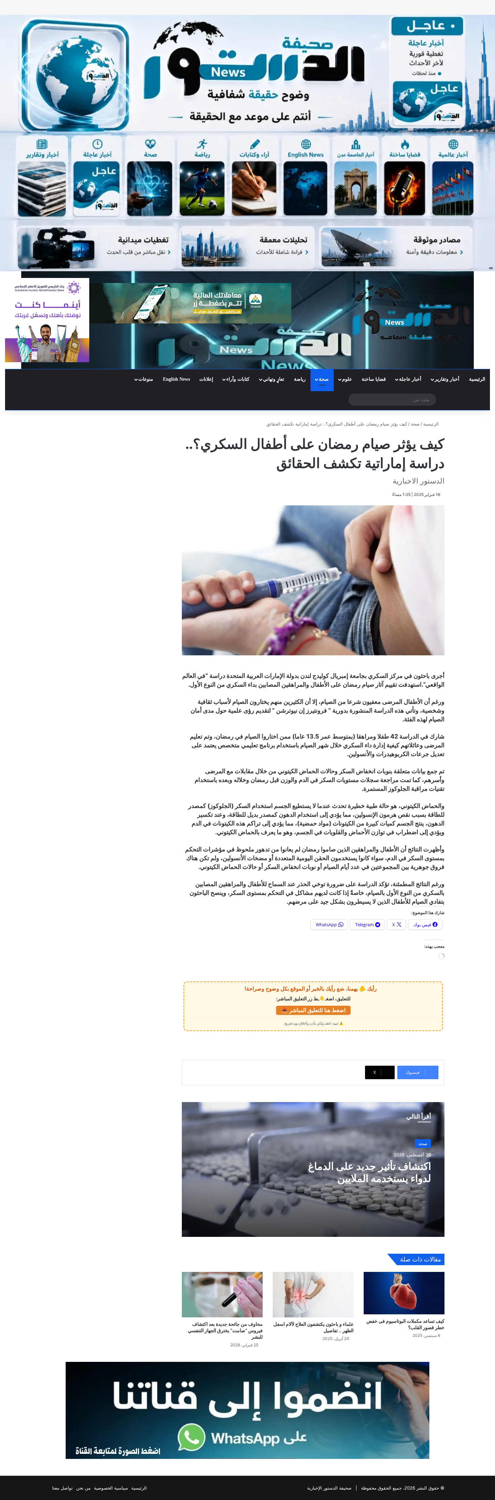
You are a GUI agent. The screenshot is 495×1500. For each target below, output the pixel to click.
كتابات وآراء (238, 379)
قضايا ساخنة (374, 379)
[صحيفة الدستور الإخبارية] (412, 313)
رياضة (300, 379)
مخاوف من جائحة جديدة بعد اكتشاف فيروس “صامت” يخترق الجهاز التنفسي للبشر (225, 1330)
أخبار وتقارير (447, 379)
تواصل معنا (62, 1488)
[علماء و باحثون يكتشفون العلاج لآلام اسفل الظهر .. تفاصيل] (313, 1294)
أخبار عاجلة (410, 379)
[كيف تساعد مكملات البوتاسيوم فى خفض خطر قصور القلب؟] (404, 1293)
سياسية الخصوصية (111, 1488)
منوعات (145, 379)
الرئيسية (477, 379)
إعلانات (206, 379)
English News (176, 379)
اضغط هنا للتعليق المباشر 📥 (313, 1010)
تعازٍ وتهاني (273, 379)
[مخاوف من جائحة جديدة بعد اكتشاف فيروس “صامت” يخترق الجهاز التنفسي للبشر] (222, 1294)
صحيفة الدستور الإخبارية (329, 1488)
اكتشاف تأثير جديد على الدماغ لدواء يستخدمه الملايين (369, 1172)
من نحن (83, 1488)
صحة (324, 379)
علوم (347, 379)
